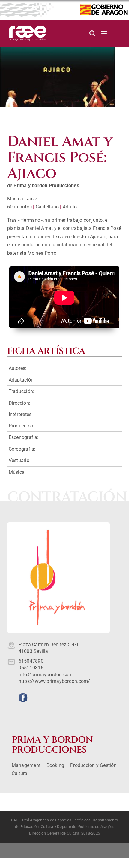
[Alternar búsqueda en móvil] (92, 33)
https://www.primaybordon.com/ (54, 681)
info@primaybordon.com (46, 674)
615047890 (31, 661)
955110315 (31, 668)
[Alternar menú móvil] (104, 33)
